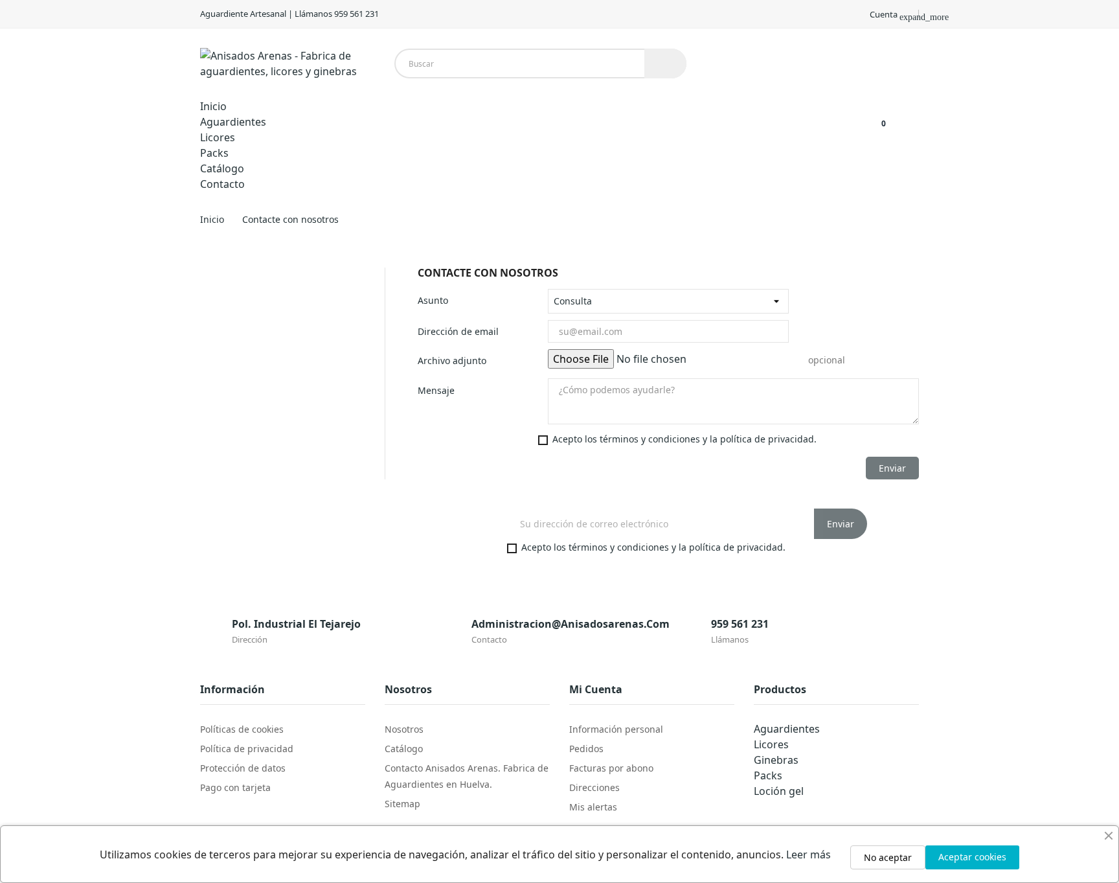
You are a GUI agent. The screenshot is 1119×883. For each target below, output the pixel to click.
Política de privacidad (246, 748)
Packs (768, 775)
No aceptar (888, 857)
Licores (771, 744)
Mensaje (436, 390)
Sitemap (402, 803)
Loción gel (779, 791)
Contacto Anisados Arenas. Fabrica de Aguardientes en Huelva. (466, 776)
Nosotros (404, 729)
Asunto (433, 300)
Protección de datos (243, 768)
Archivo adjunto (452, 360)
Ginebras (776, 760)
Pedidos (586, 748)
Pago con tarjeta (235, 787)
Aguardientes (787, 729)
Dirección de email (458, 331)
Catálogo (404, 748)
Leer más (808, 854)
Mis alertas (593, 807)
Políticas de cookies (242, 729)
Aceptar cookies (972, 857)
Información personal (616, 729)
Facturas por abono (611, 768)
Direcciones (594, 787)
